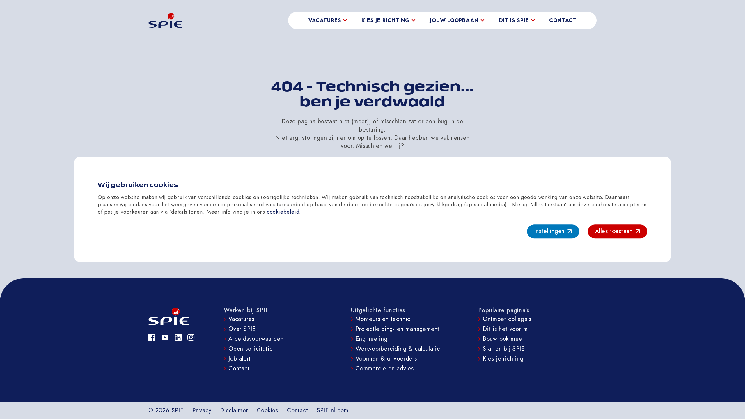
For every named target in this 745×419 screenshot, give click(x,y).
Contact (562, 20)
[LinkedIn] (178, 337)
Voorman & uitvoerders (386, 358)
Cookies (267, 410)
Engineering (372, 339)
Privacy (202, 410)
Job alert (239, 358)
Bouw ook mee (502, 339)
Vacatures (241, 319)
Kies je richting (503, 358)
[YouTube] (165, 337)
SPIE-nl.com (333, 410)
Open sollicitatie (250, 349)
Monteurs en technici (384, 319)
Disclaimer (234, 410)
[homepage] (165, 20)
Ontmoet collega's (507, 319)
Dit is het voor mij (507, 329)
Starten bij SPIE (504, 349)
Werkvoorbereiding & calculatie (398, 349)
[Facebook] (152, 337)
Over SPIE (242, 329)
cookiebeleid (283, 212)
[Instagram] (191, 337)
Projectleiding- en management (397, 329)
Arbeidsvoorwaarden (255, 339)
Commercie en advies (385, 368)
